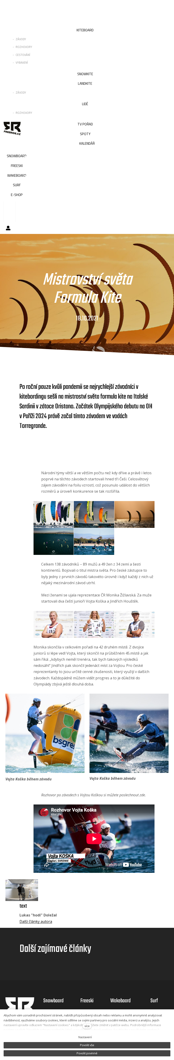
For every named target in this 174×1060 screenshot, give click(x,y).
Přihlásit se (8, 228)
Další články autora (35, 921)
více (87, 1026)
